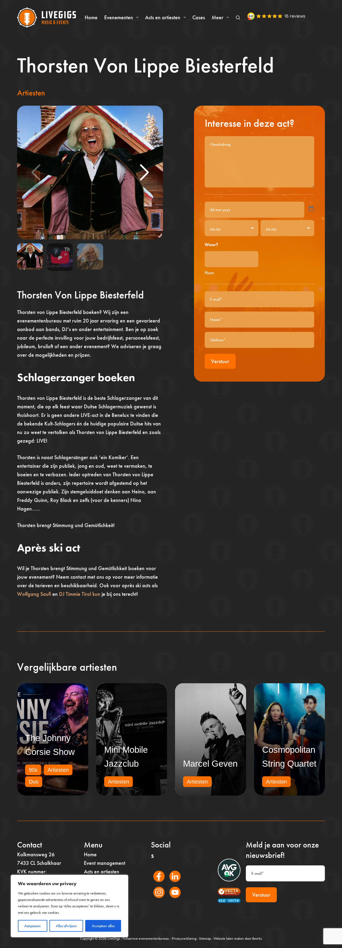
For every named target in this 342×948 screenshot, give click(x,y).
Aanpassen (32, 925)
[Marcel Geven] (210, 739)
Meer (217, 17)
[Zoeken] (238, 18)
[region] (69, 906)
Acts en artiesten (162, 17)
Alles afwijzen (66, 925)
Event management (104, 862)
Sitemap (205, 938)
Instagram (156, 900)
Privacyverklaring (184, 938)
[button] (144, 172)
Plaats (209, 272)
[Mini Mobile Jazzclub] (131, 739)
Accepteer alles (103, 925)
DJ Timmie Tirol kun (79, 593)
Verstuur (220, 361)
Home (91, 17)
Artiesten (31, 93)
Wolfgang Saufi (34, 593)
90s (33, 770)
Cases (198, 17)
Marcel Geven (210, 764)
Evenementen (118, 17)
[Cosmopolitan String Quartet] (289, 739)
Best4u (257, 938)
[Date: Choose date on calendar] (311, 208)
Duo (33, 782)
